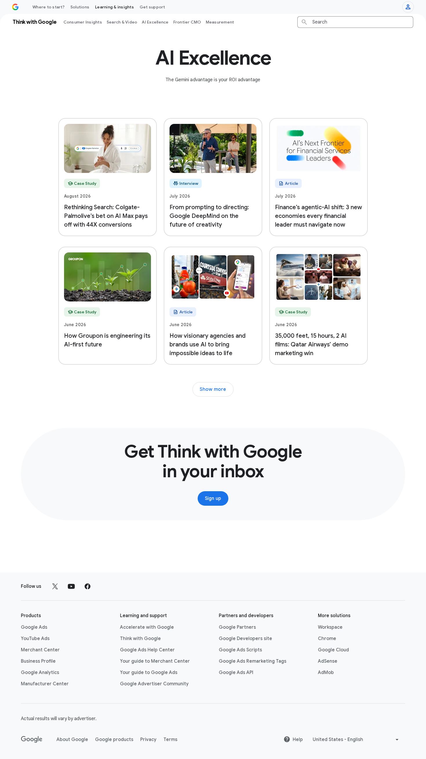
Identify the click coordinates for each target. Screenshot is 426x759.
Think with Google (140, 638)
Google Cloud (333, 650)
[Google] (32, 739)
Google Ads (34, 627)
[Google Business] (15, 7)
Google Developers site (245, 638)
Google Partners (237, 627)
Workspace (330, 627)
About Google (72, 739)
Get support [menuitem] (152, 7)
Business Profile (38, 661)
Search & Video (122, 22)
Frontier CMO (187, 22)
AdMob (326, 672)
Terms (170, 739)
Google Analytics (40, 672)
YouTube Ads (35, 638)
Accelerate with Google (147, 627)
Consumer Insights (82, 22)
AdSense (327, 661)
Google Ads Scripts (240, 650)
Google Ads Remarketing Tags (252, 661)
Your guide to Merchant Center (155, 661)
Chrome (327, 638)
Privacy (148, 739)
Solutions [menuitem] (79, 7)
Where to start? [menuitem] (48, 7)
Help (298, 739)
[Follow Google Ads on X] (55, 586)
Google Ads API (236, 672)
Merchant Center (40, 650)
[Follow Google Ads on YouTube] (71, 586)
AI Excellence (155, 22)
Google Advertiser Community (154, 684)
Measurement (220, 22)
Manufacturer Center (45, 684)
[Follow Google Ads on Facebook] (87, 586)
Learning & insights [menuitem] (114, 7)
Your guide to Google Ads (148, 672)
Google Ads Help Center (147, 650)
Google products (114, 739)
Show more (213, 389)
